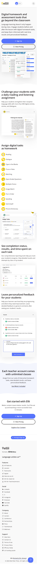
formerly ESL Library (19, 558)
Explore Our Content (18, 428)
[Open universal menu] (18, 3)
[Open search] (33, 3)
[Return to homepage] (4, 3)
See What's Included (18, 386)
